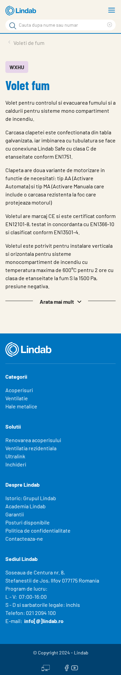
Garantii (14, 514)
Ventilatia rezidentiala (30, 448)
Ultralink (15, 456)
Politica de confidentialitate (38, 530)
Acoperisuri (19, 390)
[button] (60, 301)
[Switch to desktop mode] (46, 667)
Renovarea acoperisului (33, 440)
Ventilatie (16, 398)
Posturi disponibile (27, 522)
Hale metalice (21, 406)
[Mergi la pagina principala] (21, 10)
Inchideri (15, 464)
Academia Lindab (25, 506)
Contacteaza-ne (24, 538)
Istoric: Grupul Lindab (30, 498)
